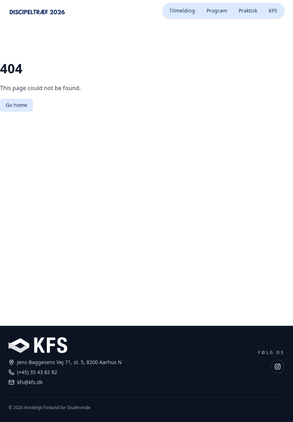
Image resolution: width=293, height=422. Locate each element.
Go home (16, 105)
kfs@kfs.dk (30, 382)
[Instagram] (277, 366)
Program (217, 10)
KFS (273, 10)
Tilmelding (182, 10)
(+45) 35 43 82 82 (37, 372)
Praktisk (248, 10)
